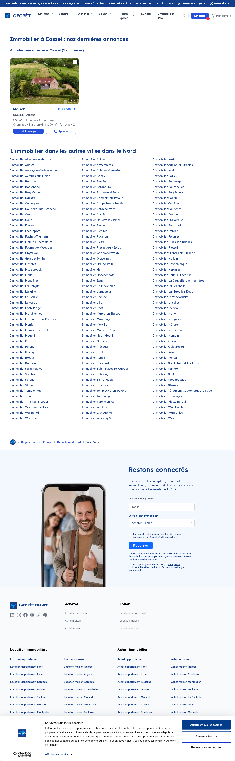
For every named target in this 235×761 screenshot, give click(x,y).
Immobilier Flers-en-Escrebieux (31, 242)
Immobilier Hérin (21, 275)
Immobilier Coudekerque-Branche (33, 209)
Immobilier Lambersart (97, 291)
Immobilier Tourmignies (168, 396)
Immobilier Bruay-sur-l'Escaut (101, 192)
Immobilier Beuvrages (168, 181)
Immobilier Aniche (94, 159)
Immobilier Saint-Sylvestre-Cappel (105, 368)
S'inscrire (201, 16)
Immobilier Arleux (22, 165)
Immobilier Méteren (166, 324)
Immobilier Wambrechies (169, 407)
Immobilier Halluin (165, 258)
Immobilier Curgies (94, 214)
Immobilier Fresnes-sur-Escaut (102, 247)
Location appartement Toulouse (28, 697)
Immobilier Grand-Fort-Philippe (174, 253)
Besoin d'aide (221, 3)
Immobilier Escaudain (167, 225)
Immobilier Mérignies (167, 319)
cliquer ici (152, 559)
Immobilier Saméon (166, 368)
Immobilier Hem (92, 269)
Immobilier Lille (92, 302)
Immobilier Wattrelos (24, 418)
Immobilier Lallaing (23, 291)
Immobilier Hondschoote (98, 275)
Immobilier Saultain (23, 374)
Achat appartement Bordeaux (135, 712)
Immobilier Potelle (22, 346)
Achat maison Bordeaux (185, 674)
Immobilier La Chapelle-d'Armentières (178, 280)
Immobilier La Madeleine (98, 286)
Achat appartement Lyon (132, 674)
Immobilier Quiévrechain (169, 346)
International (144, 3)
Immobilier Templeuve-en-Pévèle (104, 390)
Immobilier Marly (164, 313)
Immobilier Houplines (24, 280)
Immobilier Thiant (22, 396)
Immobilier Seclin (164, 374)
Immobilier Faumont (95, 236)
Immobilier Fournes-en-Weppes (31, 247)
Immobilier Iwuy (92, 280)
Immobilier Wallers (94, 407)
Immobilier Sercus (22, 379)
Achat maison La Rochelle (186, 697)
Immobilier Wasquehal (97, 412)
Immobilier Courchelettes (98, 209)
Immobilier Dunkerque (168, 220)
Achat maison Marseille (184, 712)
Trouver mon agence (193, 3)
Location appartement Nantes (27, 689)
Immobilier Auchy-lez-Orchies (173, 165)
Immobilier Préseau (95, 346)
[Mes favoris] (184, 16)
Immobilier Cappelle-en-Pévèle (103, 203)
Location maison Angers (78, 674)
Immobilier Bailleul (165, 176)
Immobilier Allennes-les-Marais (30, 159)
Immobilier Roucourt (95, 363)
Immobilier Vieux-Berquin (170, 401)
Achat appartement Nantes (133, 689)
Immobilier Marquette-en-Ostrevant (34, 319)
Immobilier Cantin (165, 198)
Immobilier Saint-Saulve (26, 368)
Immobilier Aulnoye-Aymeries (101, 170)
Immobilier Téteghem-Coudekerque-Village (182, 390)
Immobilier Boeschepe (25, 187)
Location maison (129, 620)
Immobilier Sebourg (95, 374)
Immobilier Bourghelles (168, 187)
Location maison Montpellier (80, 704)
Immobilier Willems (165, 418)
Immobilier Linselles (166, 302)
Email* (135, 507)
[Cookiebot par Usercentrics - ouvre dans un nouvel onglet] (22, 754)
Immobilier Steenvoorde (98, 385)
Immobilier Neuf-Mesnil (97, 335)
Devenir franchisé (94, 3)
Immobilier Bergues (23, 181)
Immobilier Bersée (94, 181)
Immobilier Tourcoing (96, 396)
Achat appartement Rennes (133, 704)
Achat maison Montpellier (186, 681)
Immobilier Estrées (165, 231)
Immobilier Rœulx (22, 357)
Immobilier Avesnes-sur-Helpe (30, 176)
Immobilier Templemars (25, 390)
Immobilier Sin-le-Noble (98, 379)
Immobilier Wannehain (25, 412)
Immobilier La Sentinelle (169, 286)
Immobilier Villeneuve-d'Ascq (29, 407)
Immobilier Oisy (20, 341)
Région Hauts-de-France (36, 442)
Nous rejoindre (71, 3)
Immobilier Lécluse (94, 297)
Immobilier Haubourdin (97, 264)
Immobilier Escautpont (25, 231)
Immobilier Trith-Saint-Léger (29, 401)
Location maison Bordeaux (79, 681)
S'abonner (140, 545)
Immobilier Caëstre (23, 198)
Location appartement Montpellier (30, 712)
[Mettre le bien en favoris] (75, 62)
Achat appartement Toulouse (134, 681)
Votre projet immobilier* (143, 515)
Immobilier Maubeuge (96, 319)
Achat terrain (72, 628)
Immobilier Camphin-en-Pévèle (102, 198)
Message (30, 131)
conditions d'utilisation (161, 567)
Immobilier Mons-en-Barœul (29, 330)
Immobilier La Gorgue (25, 286)
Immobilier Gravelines (96, 258)
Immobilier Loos (92, 308)
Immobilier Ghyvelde (24, 253)
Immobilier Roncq (165, 357)
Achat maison (73, 620)
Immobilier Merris (21, 324)
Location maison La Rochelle (81, 689)
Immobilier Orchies (94, 341)
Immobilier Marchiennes (26, 313)
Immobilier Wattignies (168, 412)
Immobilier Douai (21, 220)
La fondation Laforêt (120, 3)
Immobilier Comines (166, 203)
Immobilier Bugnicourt (168, 192)
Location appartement (133, 613)
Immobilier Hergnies (166, 269)
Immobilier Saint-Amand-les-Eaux (176, 363)
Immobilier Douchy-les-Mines (101, 220)
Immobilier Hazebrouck (26, 269)
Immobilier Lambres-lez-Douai (173, 291)
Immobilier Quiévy (22, 352)
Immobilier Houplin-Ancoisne (172, 275)
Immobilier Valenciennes (98, 401)
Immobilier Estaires (94, 231)
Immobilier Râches (94, 352)
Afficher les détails (56, 754)
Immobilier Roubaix (23, 363)
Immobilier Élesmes (23, 225)
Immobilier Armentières (97, 165)
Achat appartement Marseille (134, 697)
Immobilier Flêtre (93, 242)
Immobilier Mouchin (23, 335)
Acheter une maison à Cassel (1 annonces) (47, 50)
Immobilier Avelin (164, 170)
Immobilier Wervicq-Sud (98, 418)
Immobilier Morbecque (168, 330)
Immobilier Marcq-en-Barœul (101, 313)
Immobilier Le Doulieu (25, 297)
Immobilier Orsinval (166, 341)
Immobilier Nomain (166, 335)
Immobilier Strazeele (167, 385)
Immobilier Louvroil (166, 308)
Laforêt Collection (166, 3)
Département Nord (69, 442)
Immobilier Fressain (166, 247)
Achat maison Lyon (182, 704)
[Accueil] (13, 442)
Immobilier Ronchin (94, 357)
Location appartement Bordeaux (29, 681)
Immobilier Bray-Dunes (25, 192)
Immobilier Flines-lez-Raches (172, 242)
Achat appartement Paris (132, 666)
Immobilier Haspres (23, 264)
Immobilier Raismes (166, 352)
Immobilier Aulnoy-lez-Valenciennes (34, 170)
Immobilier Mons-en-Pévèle (100, 330)
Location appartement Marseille (28, 704)
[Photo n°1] (44, 81)
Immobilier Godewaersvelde (101, 253)
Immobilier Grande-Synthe (28, 258)
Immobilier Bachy (93, 176)
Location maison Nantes (78, 666)
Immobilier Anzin (164, 159)
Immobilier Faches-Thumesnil (29, 236)
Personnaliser (204, 736)
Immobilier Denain (165, 214)
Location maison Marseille (79, 697)
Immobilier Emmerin (95, 225)
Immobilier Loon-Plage (25, 308)
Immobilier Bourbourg (96, 187)
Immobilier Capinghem (25, 203)
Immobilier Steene (22, 385)
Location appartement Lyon (26, 674)
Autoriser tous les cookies (206, 724)
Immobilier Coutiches (167, 209)
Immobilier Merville (94, 324)
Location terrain (129, 628)
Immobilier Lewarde (23, 302)
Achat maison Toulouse (184, 689)
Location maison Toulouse (79, 712)
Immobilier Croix (21, 214)
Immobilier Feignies (166, 236)
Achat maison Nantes (183, 666)
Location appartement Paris (26, 666)
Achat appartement (76, 613)
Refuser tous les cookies (206, 747)
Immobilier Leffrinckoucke (171, 297)
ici (177, 537)
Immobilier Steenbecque (169, 379)
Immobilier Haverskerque (170, 264)
